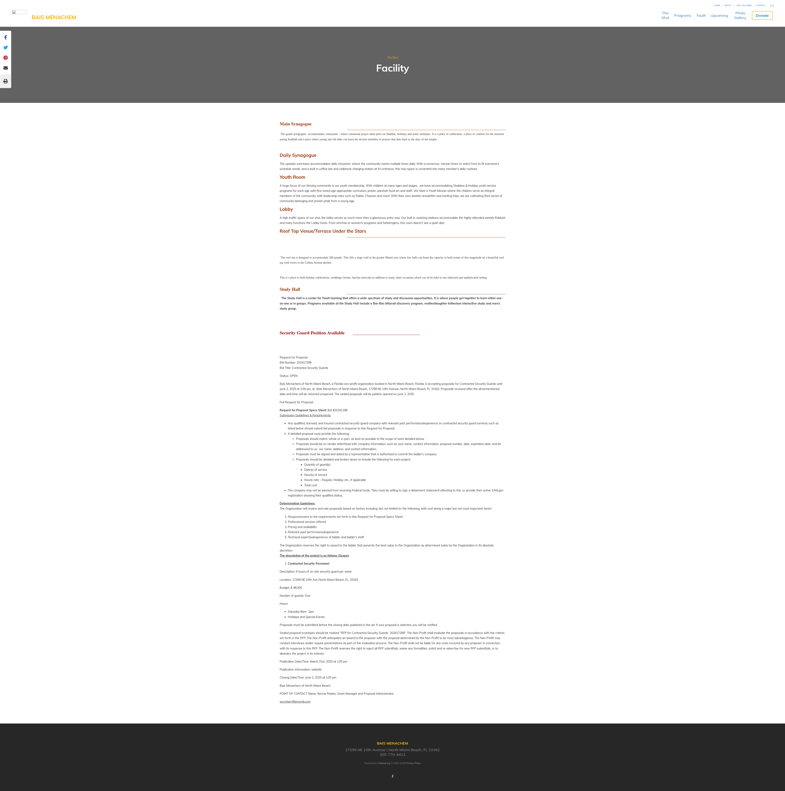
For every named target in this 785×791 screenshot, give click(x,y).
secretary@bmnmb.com (295, 701)
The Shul (392, 57)
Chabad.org (384, 763)
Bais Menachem (54, 17)
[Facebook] (392, 776)
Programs (682, 15)
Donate (762, 15)
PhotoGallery (740, 15)
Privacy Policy (413, 763)
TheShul (665, 15)
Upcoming (719, 15)
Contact (761, 5)
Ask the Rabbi (744, 5)
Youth (701, 15)
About (727, 5)
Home (717, 5)
